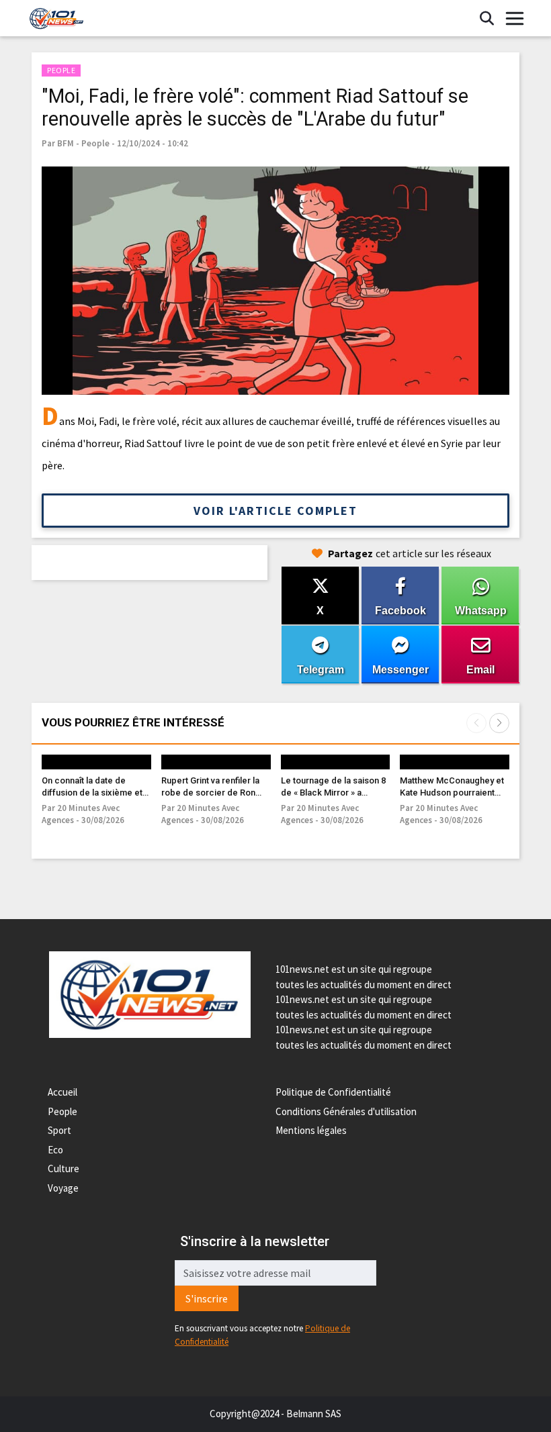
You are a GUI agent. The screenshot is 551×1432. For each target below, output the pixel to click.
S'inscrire (206, 1298)
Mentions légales (311, 1130)
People (62, 1111)
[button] (499, 723)
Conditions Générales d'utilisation (346, 1111)
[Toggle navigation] (514, 19)
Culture (63, 1168)
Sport (59, 1130)
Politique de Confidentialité (333, 1092)
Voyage (63, 1188)
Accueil (62, 1092)
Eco (55, 1149)
